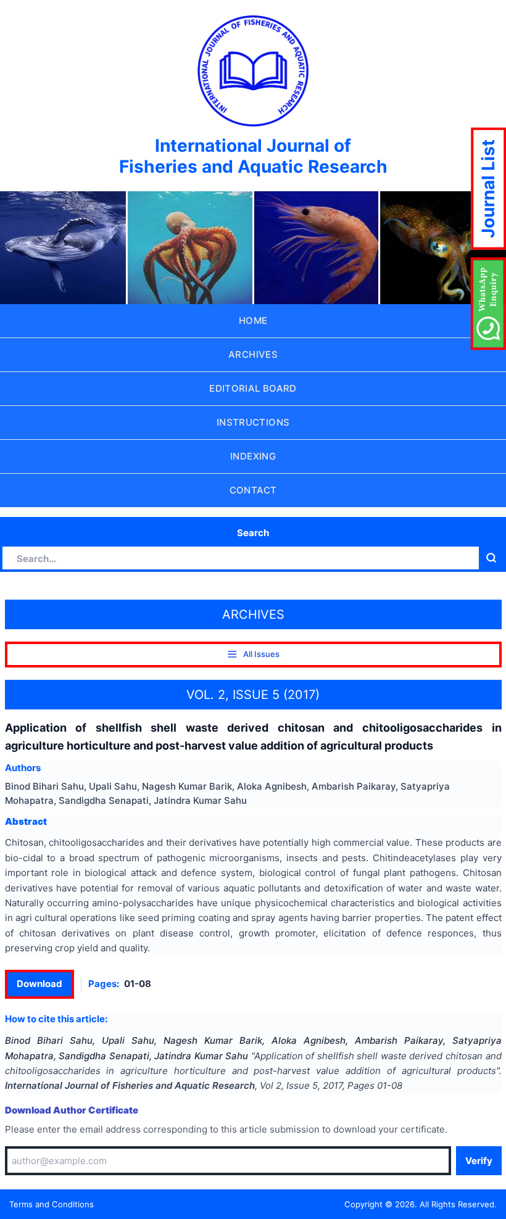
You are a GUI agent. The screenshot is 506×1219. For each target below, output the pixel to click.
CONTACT (253, 490)
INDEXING (253, 456)
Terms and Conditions (51, 1204)
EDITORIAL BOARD (253, 388)
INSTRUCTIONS (253, 422)
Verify (478, 1161)
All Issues (261, 654)
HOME (253, 320)
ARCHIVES (253, 354)
